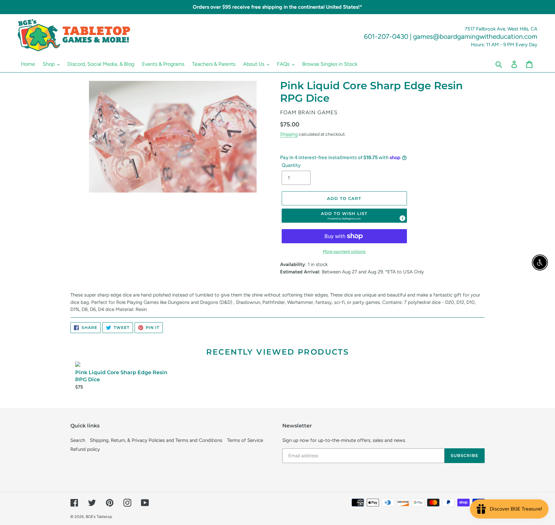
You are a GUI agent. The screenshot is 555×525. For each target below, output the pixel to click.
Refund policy (85, 449)
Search (77, 440)
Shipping (289, 134)
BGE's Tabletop (99, 516)
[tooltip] (402, 218)
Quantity (291, 165)
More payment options (344, 251)
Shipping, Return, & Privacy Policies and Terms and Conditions (156, 440)
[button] (344, 216)
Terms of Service (245, 440)
